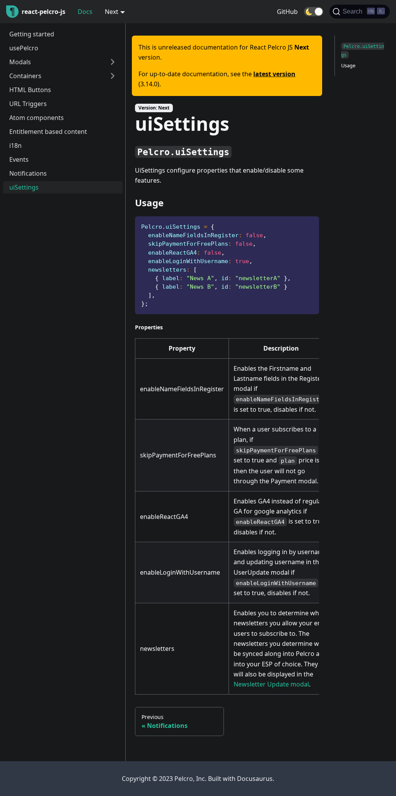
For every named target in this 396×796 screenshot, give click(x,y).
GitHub (287, 11)
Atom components (36, 117)
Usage (348, 65)
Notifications (28, 173)
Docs (85, 11)
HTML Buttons (30, 90)
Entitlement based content (48, 131)
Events (19, 159)
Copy (307, 225)
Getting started (31, 34)
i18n (15, 145)
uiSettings (24, 187)
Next (111, 11)
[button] (313, 11)
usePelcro (23, 48)
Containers (25, 76)
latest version (274, 74)
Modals (20, 62)
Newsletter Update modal (271, 684)
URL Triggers (28, 103)
